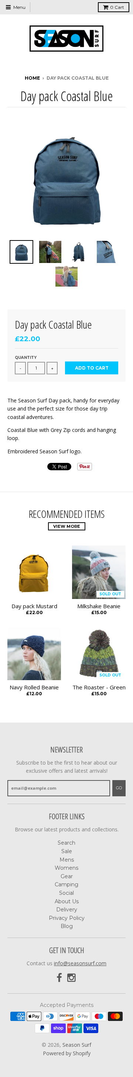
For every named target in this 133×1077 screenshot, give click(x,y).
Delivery (66, 909)
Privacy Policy (67, 918)
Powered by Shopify (67, 1053)
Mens (66, 859)
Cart (117, 7)
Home (32, 78)
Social (66, 893)
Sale (66, 851)
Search (66, 842)
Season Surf (76, 1044)
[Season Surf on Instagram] (72, 978)
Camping (66, 884)
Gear (67, 876)
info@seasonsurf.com (80, 963)
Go (119, 787)
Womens (66, 868)
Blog (67, 926)
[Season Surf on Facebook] (59, 978)
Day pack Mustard (34, 606)
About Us (67, 901)
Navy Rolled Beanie (34, 687)
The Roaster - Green (99, 687)
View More (66, 526)
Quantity (26, 357)
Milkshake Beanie (98, 606)
